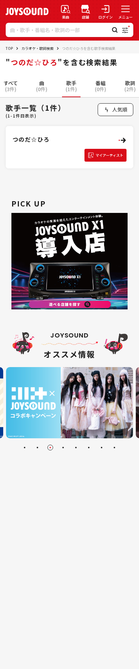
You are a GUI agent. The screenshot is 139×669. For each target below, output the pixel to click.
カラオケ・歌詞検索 (37, 48)
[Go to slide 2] (37, 447)
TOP (9, 48)
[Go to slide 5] (76, 447)
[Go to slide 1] (24, 447)
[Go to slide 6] (88, 447)
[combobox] (115, 109)
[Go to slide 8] (114, 447)
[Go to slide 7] (101, 447)
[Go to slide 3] (50, 447)
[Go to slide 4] (63, 447)
